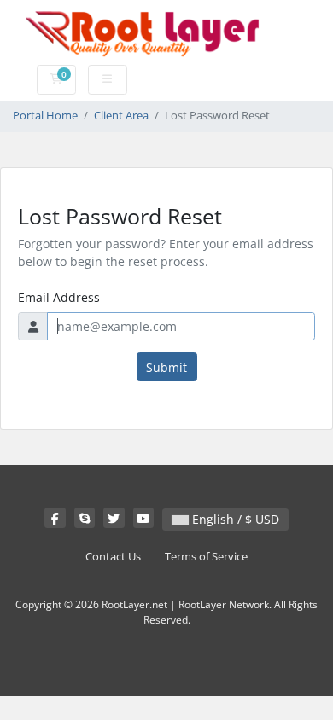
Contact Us (113, 556)
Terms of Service (206, 556)
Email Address (59, 297)
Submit (166, 367)
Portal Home (45, 115)
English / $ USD (234, 519)
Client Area (121, 115)
